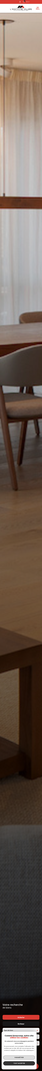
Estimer (21, 1024)
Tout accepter (19, 1063)
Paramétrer (19, 1057)
